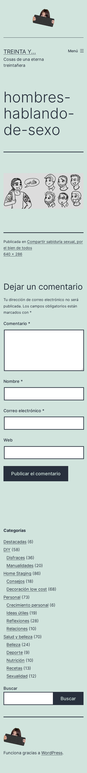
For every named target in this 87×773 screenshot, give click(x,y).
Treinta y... (19, 51)
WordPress (51, 752)
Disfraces (15, 557)
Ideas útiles (17, 612)
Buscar (10, 688)
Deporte (14, 652)
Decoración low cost (26, 589)
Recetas (14, 668)
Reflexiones (17, 620)
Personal (11, 597)
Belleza (13, 644)
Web (8, 440)
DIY (6, 549)
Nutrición (15, 660)
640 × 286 (12, 254)
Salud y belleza (17, 636)
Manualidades (19, 565)
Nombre (13, 381)
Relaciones (17, 628)
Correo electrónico (23, 410)
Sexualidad (17, 676)
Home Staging (17, 573)
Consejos (15, 581)
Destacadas (14, 541)
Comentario (16, 323)
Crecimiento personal (27, 605)
